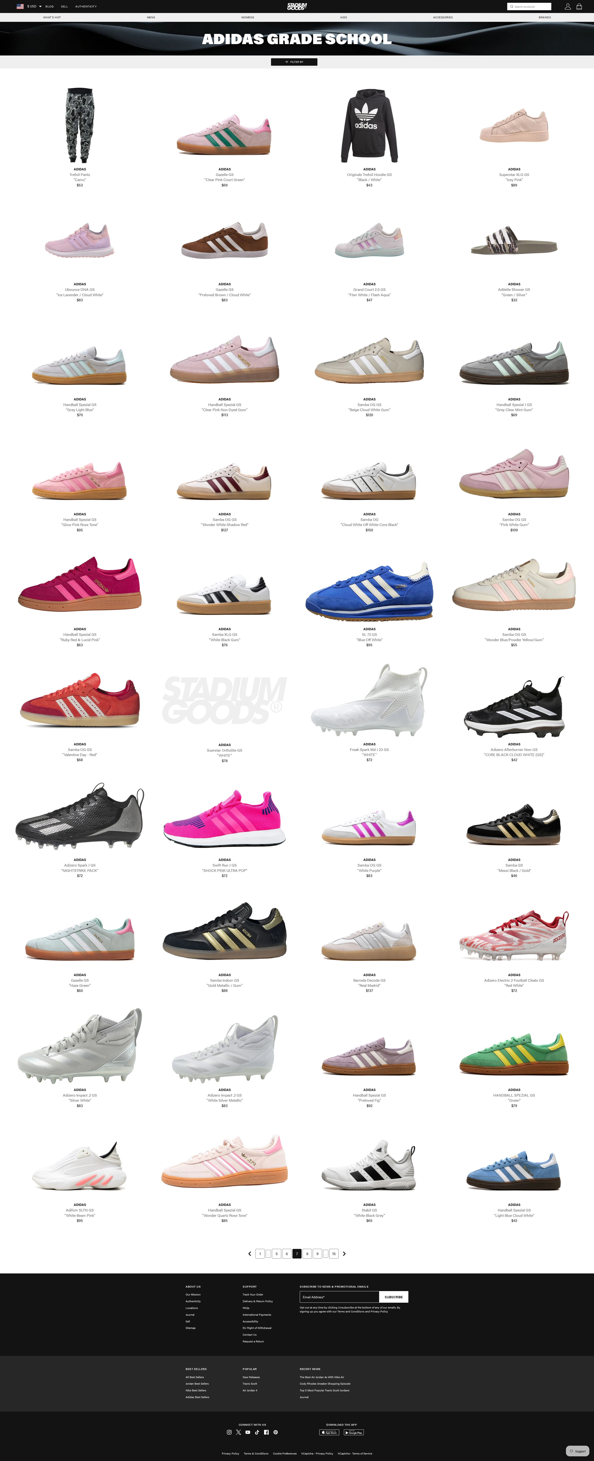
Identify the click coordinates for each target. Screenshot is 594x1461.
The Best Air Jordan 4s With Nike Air (322, 1377)
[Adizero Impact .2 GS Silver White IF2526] (79, 1046)
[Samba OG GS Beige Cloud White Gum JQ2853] (369, 355)
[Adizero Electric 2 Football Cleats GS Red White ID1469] (514, 931)
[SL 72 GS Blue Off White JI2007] (369, 585)
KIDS (343, 17)
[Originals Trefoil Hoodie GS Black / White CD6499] (369, 125)
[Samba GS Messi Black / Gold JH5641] (514, 816)
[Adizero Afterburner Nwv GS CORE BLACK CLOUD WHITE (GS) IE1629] (514, 700)
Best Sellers (196, 1369)
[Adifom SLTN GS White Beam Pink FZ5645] (79, 1161)
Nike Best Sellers (196, 1390)
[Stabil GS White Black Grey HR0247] (369, 1161)
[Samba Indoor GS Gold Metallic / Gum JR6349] (224, 931)
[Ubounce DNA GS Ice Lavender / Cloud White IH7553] (79, 240)
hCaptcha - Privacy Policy (317, 1453)
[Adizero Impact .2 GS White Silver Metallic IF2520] (224, 1046)
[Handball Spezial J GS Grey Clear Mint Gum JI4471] (514, 355)
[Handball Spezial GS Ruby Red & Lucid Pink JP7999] (79, 585)
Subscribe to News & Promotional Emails (334, 1287)
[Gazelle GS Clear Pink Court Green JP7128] (224, 125)
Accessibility (250, 1321)
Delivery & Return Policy (258, 1301)
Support (250, 1287)
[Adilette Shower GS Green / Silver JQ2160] (514, 240)
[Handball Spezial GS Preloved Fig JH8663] (369, 1046)
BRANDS (545, 17)
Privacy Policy (230, 1453)
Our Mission (193, 1294)
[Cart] (579, 6)
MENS (151, 17)
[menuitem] (49, 6)
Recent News (310, 1369)
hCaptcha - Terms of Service (355, 1453)
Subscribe (394, 1297)
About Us (193, 1287)
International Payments (257, 1314)
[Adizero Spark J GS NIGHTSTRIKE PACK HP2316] (79, 816)
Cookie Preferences (285, 1453)
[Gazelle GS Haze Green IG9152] (79, 931)
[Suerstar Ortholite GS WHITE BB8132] (224, 700)
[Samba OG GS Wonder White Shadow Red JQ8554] (224, 470)
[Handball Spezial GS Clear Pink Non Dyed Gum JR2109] (224, 355)
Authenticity (86, 6)
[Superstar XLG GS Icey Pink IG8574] (514, 125)
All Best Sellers (195, 1377)
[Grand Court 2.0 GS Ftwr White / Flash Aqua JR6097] (369, 240)
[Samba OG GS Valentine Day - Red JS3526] (79, 700)
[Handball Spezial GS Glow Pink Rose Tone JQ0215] (79, 470)
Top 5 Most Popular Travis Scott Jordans (324, 1390)
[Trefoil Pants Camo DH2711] (79, 125)
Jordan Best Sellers (197, 1383)
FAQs (246, 1308)
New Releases (251, 1377)
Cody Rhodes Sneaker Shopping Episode (325, 1383)
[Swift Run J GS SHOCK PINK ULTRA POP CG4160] (224, 816)
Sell (64, 6)
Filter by (296, 62)
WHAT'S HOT (52, 17)
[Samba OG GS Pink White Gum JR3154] (514, 470)
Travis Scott (250, 1383)
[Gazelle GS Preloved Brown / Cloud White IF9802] (224, 240)
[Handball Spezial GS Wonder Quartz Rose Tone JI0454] (224, 1161)
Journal (190, 1314)
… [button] (268, 1253)
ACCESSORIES (443, 17)
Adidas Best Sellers (197, 1397)
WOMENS (247, 17)
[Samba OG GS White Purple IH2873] (369, 816)
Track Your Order (253, 1294)
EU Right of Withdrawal (257, 1328)
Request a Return (253, 1341)
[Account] (568, 6)
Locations (192, 1308)
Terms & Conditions (256, 1453)
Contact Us (250, 1334)
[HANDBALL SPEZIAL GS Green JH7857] (514, 1046)
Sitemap (191, 1328)
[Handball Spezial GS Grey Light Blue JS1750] (79, 355)
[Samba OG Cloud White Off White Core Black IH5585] (369, 470)
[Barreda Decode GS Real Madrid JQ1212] (369, 931)
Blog (49, 6)
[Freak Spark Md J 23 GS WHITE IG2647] (369, 700)
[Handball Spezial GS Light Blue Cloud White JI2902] (514, 1161)
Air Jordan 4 (250, 1390)
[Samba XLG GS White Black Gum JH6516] (224, 585)
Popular (250, 1369)
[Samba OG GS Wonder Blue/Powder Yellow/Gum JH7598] (514, 585)
